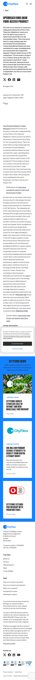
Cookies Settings (17, 348)
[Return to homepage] (10, 4)
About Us (6, 559)
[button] (27, 4)
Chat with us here (9, 643)
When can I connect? (10, 588)
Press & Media (8, 571)
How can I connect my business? (14, 585)
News (5, 568)
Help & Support (8, 565)
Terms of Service (7, 676)
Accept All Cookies (17, 343)
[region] (17, 340)
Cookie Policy (18, 672)
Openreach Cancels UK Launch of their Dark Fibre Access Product (17, 190)
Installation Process (10, 591)
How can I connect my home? (13, 582)
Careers (6, 562)
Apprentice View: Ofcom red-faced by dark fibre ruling (18, 318)
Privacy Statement (8, 672)
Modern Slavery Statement (21, 676)
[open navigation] (31, 4)
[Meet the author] (17, 111)
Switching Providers (10, 594)
